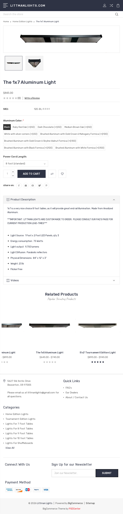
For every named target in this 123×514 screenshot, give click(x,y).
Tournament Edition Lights (20, 419)
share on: (8, 185)
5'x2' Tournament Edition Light (98, 352)
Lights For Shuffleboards (19, 443)
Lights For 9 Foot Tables (19, 433)
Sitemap (90, 503)
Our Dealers (72, 392)
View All (9, 447)
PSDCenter (74, 508)
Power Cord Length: (15, 156)
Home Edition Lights (16, 414)
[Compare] (111, 7)
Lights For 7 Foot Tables (19, 423)
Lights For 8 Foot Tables (19, 428)
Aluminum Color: (13, 120)
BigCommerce (75, 503)
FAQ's (69, 387)
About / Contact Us (77, 397)
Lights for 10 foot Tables (19, 438)
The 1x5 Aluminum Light (49, 352)
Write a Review (32, 98)
